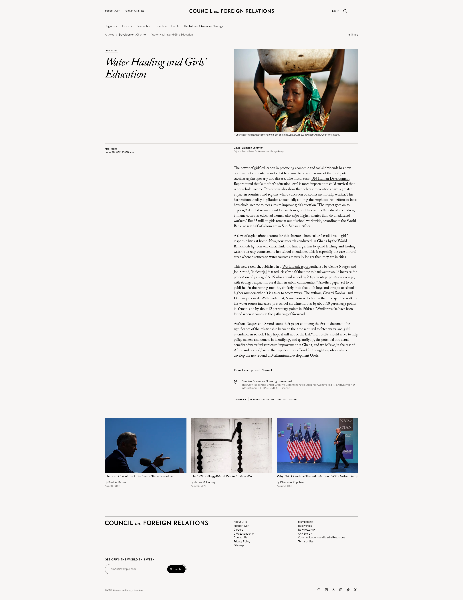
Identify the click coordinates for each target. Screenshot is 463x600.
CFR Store (304, 533)
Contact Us (240, 537)
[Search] (345, 11)
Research (142, 26)
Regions (110, 26)
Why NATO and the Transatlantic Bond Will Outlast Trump (317, 476)
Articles (109, 34)
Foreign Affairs (133, 10)
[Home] (231, 11)
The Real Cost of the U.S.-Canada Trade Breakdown (139, 476)
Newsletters (305, 529)
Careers (238, 529)
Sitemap (239, 545)
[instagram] (341, 590)
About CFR (240, 521)
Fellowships (305, 525)
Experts (159, 26)
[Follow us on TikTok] (348, 590)
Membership (305, 521)
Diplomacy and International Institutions (273, 399)
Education (111, 50)
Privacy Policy (242, 541)
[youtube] (333, 590)
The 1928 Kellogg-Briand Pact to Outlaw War (222, 476)
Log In (335, 10)
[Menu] (354, 11)
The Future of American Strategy (203, 26)
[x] (355, 590)
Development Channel (257, 370)
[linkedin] (326, 590)
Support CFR (112, 10)
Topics (125, 26)
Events (175, 26)
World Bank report (296, 267)
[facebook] (319, 590)
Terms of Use (306, 541)
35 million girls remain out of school (279, 221)
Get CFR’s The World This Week (130, 559)
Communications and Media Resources (321, 537)
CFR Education (243, 533)
